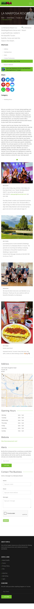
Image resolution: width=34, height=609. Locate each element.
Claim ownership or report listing (12, 61)
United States (10, 18)
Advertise (4, 573)
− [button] (3, 378)
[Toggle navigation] (30, 4)
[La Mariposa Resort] (17, 388)
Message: (5, 497)
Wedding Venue (8, 99)
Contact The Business (9, 58)
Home (2, 18)
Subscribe (6, 465)
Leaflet (13, 406)
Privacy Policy (6, 566)
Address (6, 49)
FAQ (3, 569)
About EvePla (5, 560)
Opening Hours (8, 52)
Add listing (5, 576)
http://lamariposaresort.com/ (9, 441)
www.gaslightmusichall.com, (18, 194)
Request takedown (8, 64)
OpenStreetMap (24, 406)
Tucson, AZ (19, 18)
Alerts (5, 55)
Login (3, 579)
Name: (5, 480)
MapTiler (18, 406)
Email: (4, 489)
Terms (4, 563)
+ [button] (3, 376)
